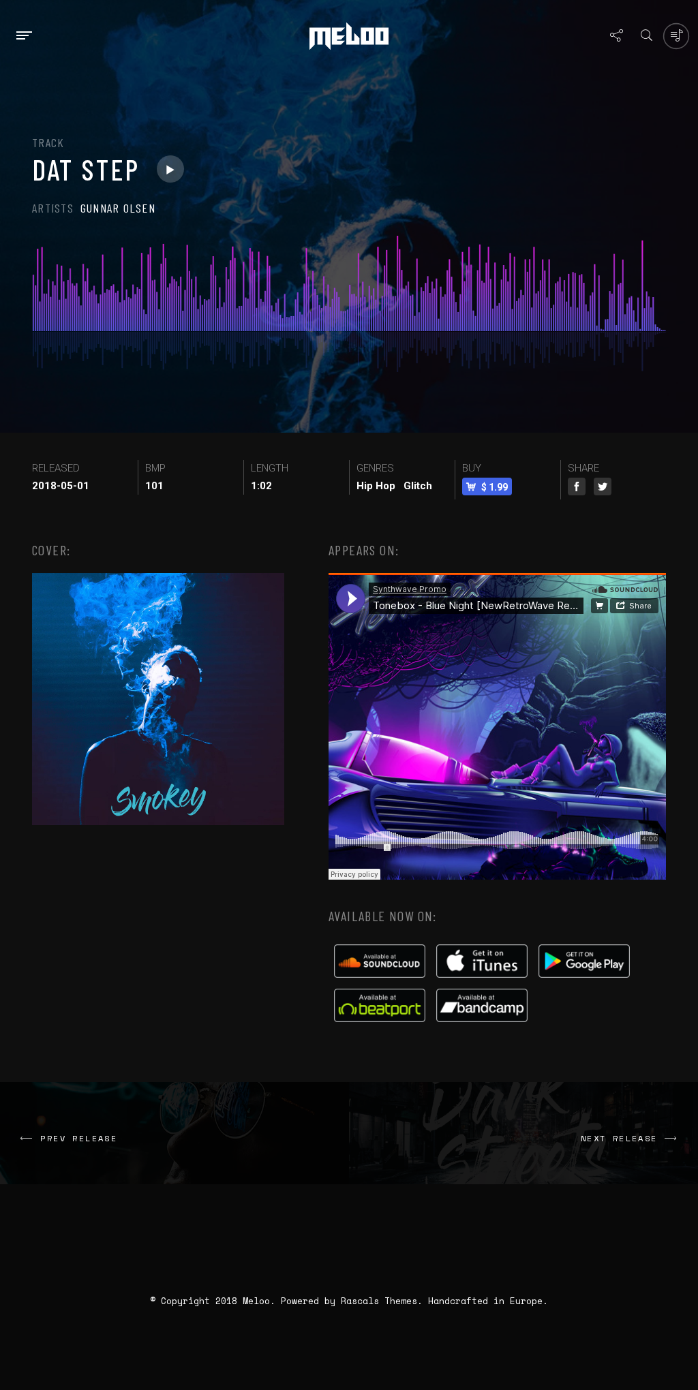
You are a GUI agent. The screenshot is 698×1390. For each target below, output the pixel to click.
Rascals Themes (379, 1301)
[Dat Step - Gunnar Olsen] (170, 169)
